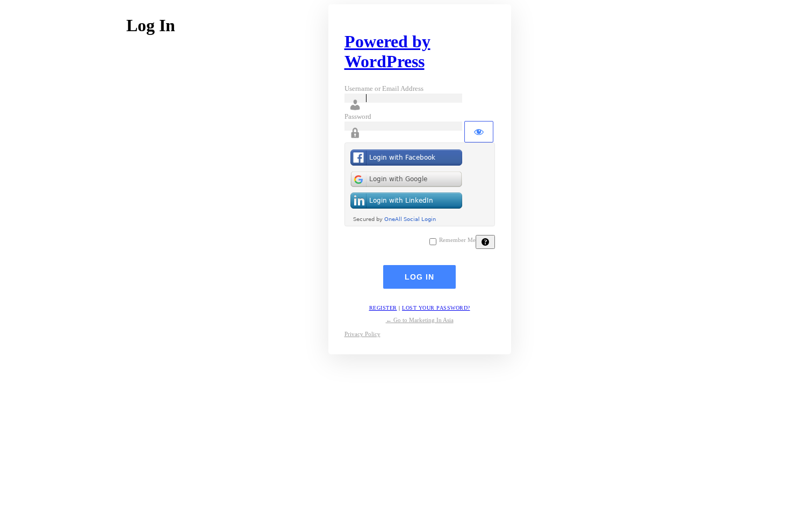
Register (383, 308)
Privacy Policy (362, 334)
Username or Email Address (383, 88)
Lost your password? (436, 308)
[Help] (485, 242)
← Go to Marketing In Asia (420, 320)
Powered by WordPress (387, 51)
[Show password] (478, 131)
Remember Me (457, 240)
